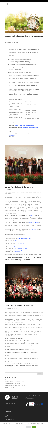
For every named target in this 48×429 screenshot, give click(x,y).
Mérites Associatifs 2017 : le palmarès (19, 306)
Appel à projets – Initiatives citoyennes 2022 (24, 125)
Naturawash (19, 245)
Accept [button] (34, 427)
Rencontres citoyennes (9, 387)
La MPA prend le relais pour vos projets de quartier (15, 381)
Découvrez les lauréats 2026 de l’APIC (12, 383)
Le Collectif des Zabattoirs (24, 237)
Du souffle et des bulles (34, 222)
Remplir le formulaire (19, 122)
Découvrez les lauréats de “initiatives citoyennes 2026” (16, 385)
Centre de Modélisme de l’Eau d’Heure (22, 248)
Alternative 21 (34, 229)
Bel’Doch (16, 240)
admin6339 (8, 42)
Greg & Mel (22, 250)
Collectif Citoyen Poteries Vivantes (24, 238)
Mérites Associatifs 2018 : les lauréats (19, 187)
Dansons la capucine (21, 241)
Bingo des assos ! (8, 379)
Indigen (32, 215)
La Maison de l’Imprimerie (21, 243)
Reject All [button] (28, 427)
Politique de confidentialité (10, 403)
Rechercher (40, 373)
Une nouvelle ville (18, 246)
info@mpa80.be (12, 135)
